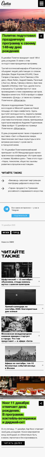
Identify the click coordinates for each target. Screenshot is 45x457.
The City (6, 3)
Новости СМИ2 (7, 242)
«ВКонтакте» (19, 100)
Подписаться (20, 216)
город (16, 233)
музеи (6, 233)
